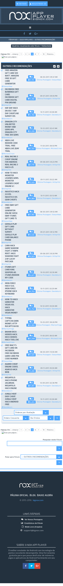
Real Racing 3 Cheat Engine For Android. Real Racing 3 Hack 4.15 (11, 161)
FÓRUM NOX (13, 39)
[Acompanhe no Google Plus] (36, 34)
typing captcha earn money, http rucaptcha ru (12, 322)
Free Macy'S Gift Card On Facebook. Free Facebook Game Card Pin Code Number (12, 352)
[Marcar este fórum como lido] (54, 66)
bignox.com (37, 500)
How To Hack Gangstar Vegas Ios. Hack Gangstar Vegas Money (11, 306)
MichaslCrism (9, 154)
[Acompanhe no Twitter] (30, 34)
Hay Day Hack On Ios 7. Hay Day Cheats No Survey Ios (12, 112)
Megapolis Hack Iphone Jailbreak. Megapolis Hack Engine (11, 382)
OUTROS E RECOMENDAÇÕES (45, 39)
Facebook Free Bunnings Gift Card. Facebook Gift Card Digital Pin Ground (12, 96)
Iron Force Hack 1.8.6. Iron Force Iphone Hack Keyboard (11, 288)
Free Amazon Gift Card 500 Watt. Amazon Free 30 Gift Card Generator (12, 77)
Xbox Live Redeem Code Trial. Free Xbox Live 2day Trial (12, 145)
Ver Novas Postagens (33, 520)
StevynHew (7, 86)
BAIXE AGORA (45, 495)
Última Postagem (44, 80)
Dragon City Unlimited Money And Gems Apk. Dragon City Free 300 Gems (11, 128)
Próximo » (50, 54)
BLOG (33, 495)
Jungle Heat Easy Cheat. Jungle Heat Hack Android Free (11, 399)
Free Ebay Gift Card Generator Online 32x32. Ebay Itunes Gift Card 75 (11, 212)
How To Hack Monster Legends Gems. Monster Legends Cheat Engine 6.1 (12, 179)
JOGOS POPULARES (26, 39)
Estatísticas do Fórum (33, 523)
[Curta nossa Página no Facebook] (24, 34)
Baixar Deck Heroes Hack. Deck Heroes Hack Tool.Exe (12, 336)
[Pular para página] (9, 56)
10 (44, 54)
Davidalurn (7, 118)
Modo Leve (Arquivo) (33, 527)
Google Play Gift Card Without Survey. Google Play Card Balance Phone (11, 232)
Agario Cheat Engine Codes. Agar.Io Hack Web (11, 368)
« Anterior (15, 54)
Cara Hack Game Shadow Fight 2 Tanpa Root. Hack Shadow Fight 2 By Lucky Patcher (12, 253)
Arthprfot (7, 105)
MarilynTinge (8, 329)
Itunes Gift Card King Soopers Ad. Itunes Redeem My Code (12, 272)
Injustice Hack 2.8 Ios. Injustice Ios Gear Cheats (12, 195)
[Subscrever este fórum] (58, 66)
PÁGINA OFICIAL (19, 495)
